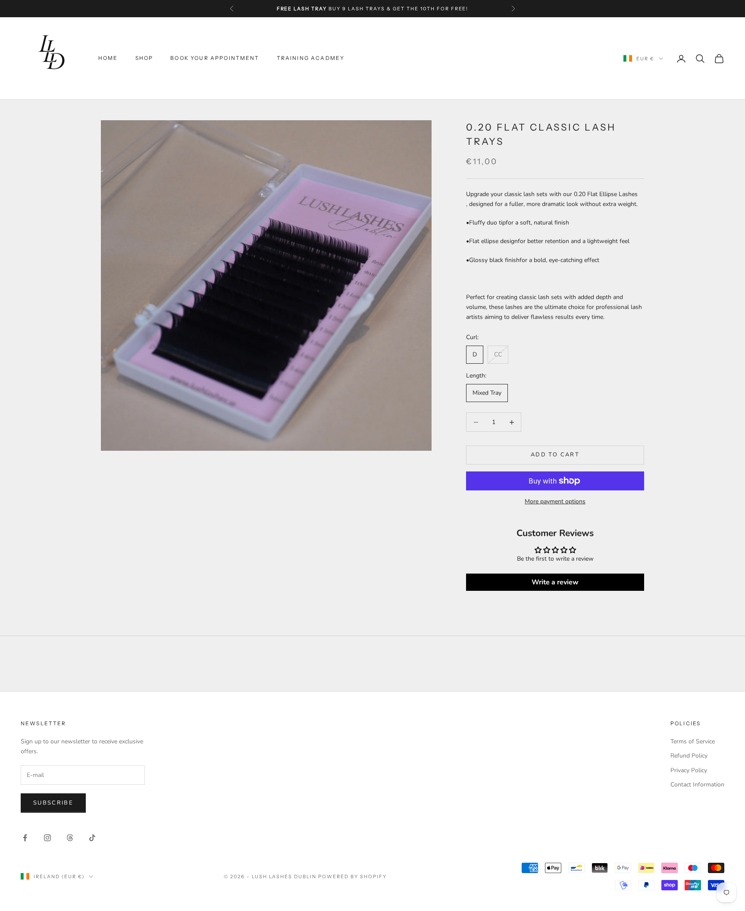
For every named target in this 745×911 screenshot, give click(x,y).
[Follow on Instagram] (47, 837)
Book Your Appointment (214, 58)
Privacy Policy (688, 770)
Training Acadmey (311, 58)
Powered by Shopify (352, 877)
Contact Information (697, 784)
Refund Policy (688, 756)
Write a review (555, 582)
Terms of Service (692, 741)
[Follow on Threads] (70, 837)
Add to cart (555, 455)
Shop (144, 58)
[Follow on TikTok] (92, 837)
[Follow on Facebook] (25, 837)
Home (108, 58)
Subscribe (53, 803)
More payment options (555, 501)
